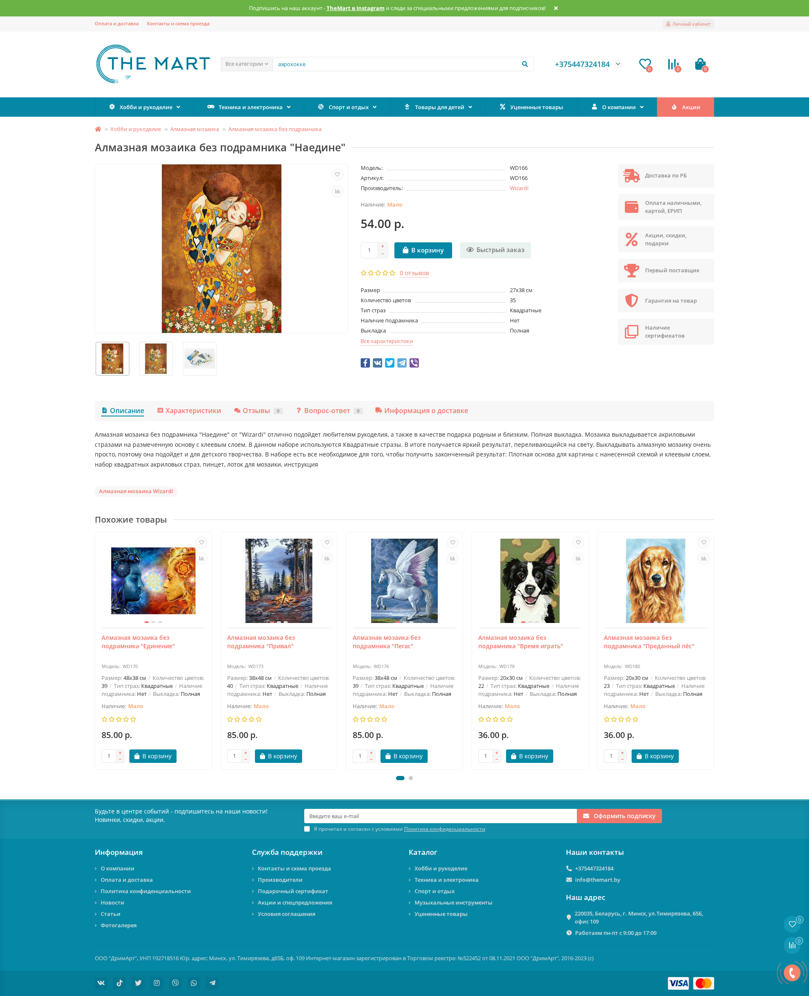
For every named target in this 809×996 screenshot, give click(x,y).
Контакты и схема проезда (178, 23)
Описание (127, 410)
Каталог (423, 852)
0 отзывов (414, 273)
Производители (280, 879)
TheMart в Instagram (356, 8)
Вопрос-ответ (331, 410)
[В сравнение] (337, 191)
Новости (112, 902)
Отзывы (261, 410)
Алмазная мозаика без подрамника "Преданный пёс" (649, 642)
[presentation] (95, 651)
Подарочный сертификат (293, 891)
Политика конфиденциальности (146, 891)
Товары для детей (439, 107)
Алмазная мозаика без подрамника (274, 129)
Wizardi (519, 188)
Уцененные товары (536, 107)
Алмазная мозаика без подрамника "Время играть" (520, 642)
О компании (619, 107)
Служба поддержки (287, 852)
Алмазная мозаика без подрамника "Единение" (138, 642)
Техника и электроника (251, 107)
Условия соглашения (286, 914)
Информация (119, 852)
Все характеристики (387, 341)
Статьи (111, 914)
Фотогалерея (119, 925)
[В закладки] (337, 174)
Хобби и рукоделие (146, 107)
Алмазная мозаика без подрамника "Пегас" (387, 642)
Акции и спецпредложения (295, 902)
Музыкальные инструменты (454, 902)
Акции (691, 107)
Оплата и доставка (117, 23)
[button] (400, 778)
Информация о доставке (426, 410)
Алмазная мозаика (194, 129)
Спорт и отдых (349, 107)
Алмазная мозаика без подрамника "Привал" (261, 642)
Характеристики (193, 410)
